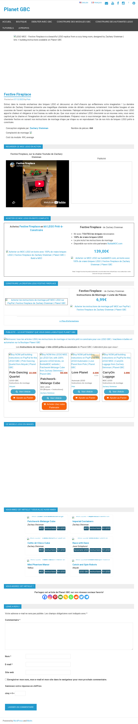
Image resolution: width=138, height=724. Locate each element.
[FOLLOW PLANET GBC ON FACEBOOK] (118, 3)
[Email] (60, 597)
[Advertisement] (101, 184)
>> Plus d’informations (69, 321)
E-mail (9, 664)
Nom (8, 656)
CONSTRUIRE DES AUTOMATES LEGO (114, 22)
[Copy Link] (65, 597)
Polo (28, 99)
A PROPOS (24, 28)
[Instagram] (50, 597)
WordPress (18, 721)
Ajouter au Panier (24, 398)
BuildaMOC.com (114, 243)
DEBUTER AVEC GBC (42, 22)
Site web (9, 672)
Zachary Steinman (39, 128)
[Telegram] (86, 597)
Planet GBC (17, 9)
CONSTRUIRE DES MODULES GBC (74, 22)
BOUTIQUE (21, 22)
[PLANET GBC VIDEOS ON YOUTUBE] (113, 3)
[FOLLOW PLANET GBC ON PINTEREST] (134, 3)
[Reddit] (76, 597)
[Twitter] (81, 597)
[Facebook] (44, 597)
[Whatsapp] (71, 597)
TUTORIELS (8, 28)
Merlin (29, 721)
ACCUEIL (6, 22)
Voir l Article (24, 391)
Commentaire (12, 620)
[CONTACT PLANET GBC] (106, 3)
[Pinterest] (55, 597)
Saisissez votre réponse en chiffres (23, 686)
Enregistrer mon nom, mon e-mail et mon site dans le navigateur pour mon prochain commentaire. (57, 679)
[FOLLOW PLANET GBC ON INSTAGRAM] (123, 3)
